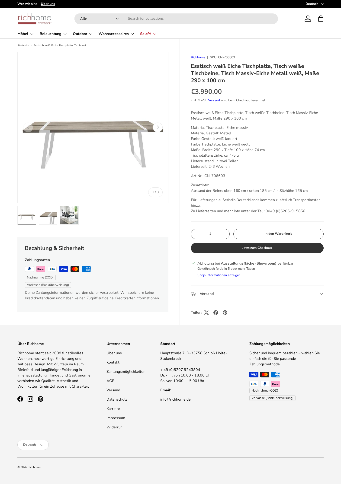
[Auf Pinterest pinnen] (225, 312)
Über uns (114, 353)
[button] (321, 18)
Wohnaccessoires (114, 33)
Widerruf (114, 427)
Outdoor (80, 33)
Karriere (113, 408)
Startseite (23, 45)
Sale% (145, 33)
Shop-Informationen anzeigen (219, 275)
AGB (110, 380)
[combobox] (176, 18)
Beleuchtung (50, 33)
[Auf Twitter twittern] (206, 312)
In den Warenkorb (278, 233)
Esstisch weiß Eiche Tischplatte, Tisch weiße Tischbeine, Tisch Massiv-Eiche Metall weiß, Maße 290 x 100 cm (61, 45)
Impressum (115, 418)
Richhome (198, 57)
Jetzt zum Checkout (257, 248)
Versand (214, 100)
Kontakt (112, 362)
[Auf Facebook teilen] (215, 312)
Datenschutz (116, 399)
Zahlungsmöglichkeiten (125, 371)
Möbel (22, 33)
